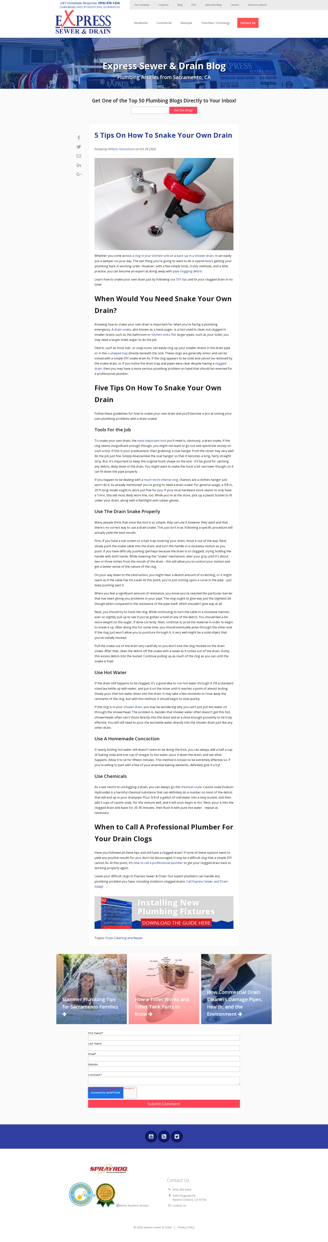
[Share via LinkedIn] (78, 165)
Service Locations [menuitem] (257, 4)
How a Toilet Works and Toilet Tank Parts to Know (162, 1006)
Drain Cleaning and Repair (124, 938)
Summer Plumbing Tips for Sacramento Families (90, 1003)
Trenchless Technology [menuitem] (215, 23)
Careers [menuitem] (234, 4)
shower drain (132, 707)
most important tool (151, 441)
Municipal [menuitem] (186, 23)
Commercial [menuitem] (164, 23)
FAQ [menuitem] (194, 4)
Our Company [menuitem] (141, 4)
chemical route (191, 787)
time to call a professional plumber (158, 863)
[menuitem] (248, 23)
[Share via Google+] (78, 174)
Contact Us (179, 1205)
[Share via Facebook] (78, 137)
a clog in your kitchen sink (151, 256)
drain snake (122, 329)
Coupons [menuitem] (163, 4)
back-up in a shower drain (195, 256)
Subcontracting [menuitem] (213, 4)
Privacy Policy (186, 1227)
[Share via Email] (78, 156)
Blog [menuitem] (179, 4)
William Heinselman (121, 149)
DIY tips (181, 279)
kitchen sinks (160, 335)
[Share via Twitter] (78, 147)
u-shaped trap (117, 353)
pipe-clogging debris (187, 271)
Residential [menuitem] (140, 23)
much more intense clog (161, 480)
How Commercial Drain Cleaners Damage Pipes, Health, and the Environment (235, 1003)
